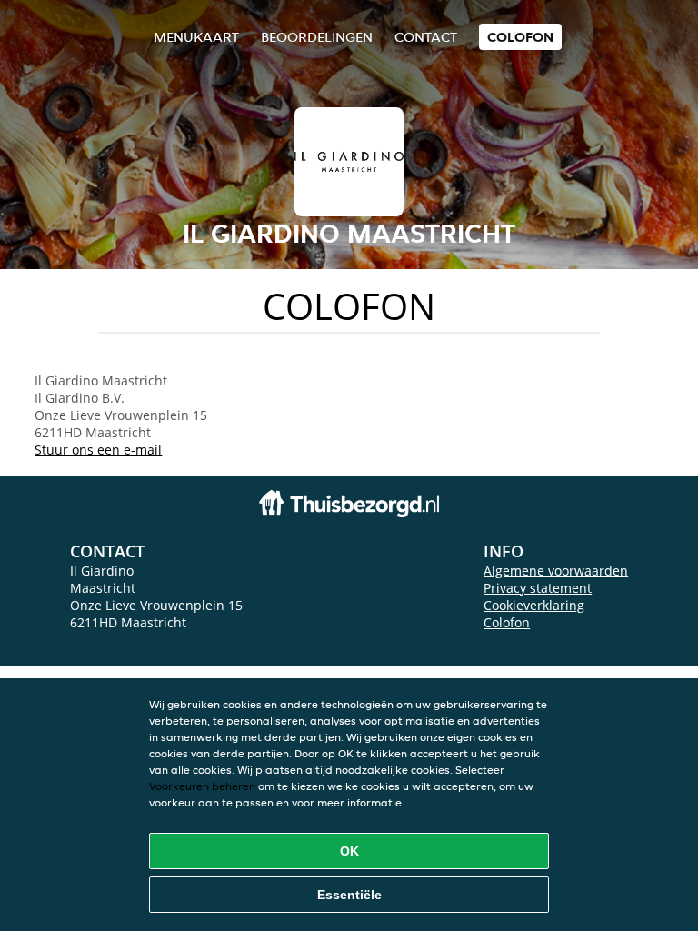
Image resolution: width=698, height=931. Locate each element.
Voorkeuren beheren (202, 786)
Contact (425, 36)
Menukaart (196, 36)
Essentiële (349, 894)
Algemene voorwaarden (556, 570)
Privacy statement (538, 587)
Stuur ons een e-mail (98, 449)
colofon (520, 36)
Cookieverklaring (534, 605)
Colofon (507, 622)
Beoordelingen (317, 36)
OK (349, 851)
